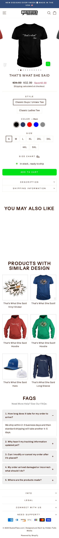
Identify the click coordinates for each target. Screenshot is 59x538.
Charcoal (42, 124)
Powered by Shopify (29, 535)
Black (16, 124)
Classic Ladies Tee (29, 110)
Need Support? (28, 515)
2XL (39, 139)
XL (30, 139)
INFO (29, 493)
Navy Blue (23, 124)
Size (29, 133)
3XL (49, 139)
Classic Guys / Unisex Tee (29, 102)
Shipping (18, 86)
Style (29, 96)
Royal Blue (36, 124)
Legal (29, 500)
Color (29, 119)
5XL (34, 147)
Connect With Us (29, 507)
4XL (25, 147)
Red (29, 124)
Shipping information (29, 188)
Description (29, 182)
